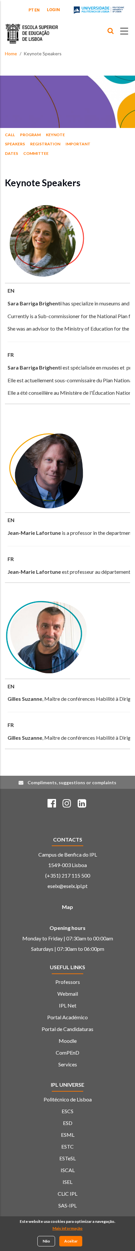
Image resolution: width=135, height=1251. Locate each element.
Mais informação (67, 1228)
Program (30, 134)
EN (37, 10)
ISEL (67, 1182)
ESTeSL (67, 1158)
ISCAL (68, 1170)
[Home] (32, 28)
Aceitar (71, 1241)
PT (31, 10)
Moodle (68, 1041)
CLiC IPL (67, 1193)
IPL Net (67, 1005)
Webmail (67, 993)
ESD (67, 1123)
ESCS (67, 1111)
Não (46, 1241)
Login (53, 9)
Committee (35, 153)
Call (10, 134)
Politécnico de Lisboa (68, 1099)
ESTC (67, 1146)
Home (11, 53)
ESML (67, 1135)
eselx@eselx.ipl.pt (67, 886)
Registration (45, 143)
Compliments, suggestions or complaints (72, 782)
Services (67, 1064)
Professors (67, 982)
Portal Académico (67, 1017)
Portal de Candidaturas (67, 1029)
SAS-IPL (67, 1205)
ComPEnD (67, 1052)
